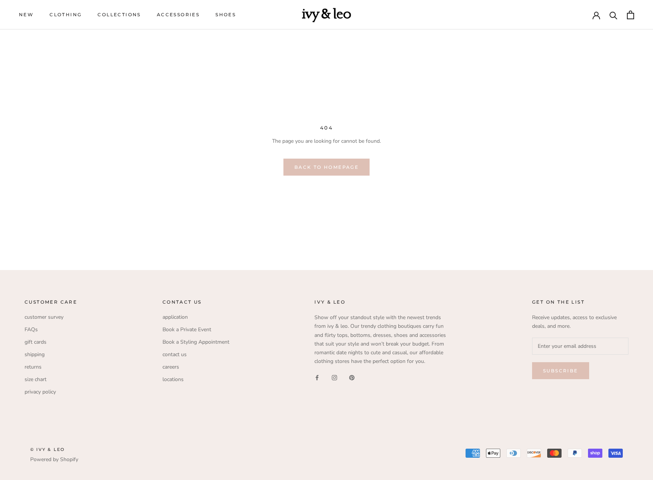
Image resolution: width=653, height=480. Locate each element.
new (26, 14)
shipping (35, 354)
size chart (35, 379)
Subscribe (560, 371)
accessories (178, 14)
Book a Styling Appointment (195, 342)
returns (33, 366)
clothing (66, 14)
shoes (225, 14)
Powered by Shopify (54, 459)
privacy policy (40, 391)
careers (170, 366)
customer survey (44, 317)
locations (173, 379)
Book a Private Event (186, 329)
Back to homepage (326, 167)
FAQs (31, 329)
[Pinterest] (351, 377)
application (175, 317)
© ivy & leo (47, 449)
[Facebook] (317, 377)
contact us (174, 354)
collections (119, 14)
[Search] (613, 15)
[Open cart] (630, 15)
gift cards (35, 342)
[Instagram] (334, 377)
